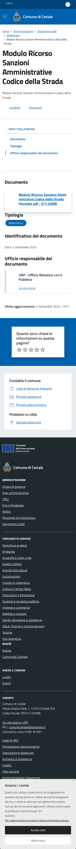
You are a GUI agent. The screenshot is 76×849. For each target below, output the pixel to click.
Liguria (9, 3)
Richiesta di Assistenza (17, 759)
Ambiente (8, 551)
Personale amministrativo (18, 517)
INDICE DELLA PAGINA (22, 129)
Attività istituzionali (14, 570)
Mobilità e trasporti (14, 613)
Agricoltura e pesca (14, 545)
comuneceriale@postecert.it (27, 727)
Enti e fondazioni (13, 505)
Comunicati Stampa (15, 656)
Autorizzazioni (11, 576)
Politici (6, 511)
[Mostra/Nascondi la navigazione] (4, 16)
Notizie (6, 650)
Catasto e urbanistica (16, 582)
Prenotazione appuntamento (21, 746)
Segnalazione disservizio (18, 752)
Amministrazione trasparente (21, 777)
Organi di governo (13, 486)
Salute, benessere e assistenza (22, 620)
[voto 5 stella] (43, 350)
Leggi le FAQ (10, 740)
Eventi (6, 683)
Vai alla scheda (27, 288)
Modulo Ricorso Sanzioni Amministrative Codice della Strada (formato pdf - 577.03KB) (42, 199)
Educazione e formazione (18, 595)
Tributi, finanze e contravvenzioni (23, 626)
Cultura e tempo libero (16, 589)
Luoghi (6, 677)
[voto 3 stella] (31, 350)
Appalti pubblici (12, 564)
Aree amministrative (15, 493)
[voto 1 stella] (19, 350)
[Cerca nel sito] (65, 16)
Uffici (5, 499)
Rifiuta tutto (38, 841)
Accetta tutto (38, 830)
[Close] (73, 781)
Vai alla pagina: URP (15, 722)
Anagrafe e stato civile (16, 557)
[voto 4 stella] (37, 350)
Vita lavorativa (11, 638)
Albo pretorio (10, 771)
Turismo (7, 632)
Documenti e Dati (13, 524)
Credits (6, 765)
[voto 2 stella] (25, 350)
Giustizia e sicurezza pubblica (20, 601)
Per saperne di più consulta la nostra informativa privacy (37, 820)
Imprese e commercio (16, 607)
